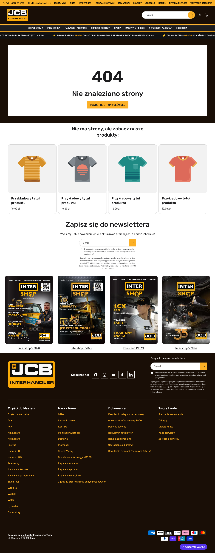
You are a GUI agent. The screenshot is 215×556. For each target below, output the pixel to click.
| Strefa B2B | (85, 3)
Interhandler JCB (178, 3)
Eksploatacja (35, 28)
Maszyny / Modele (135, 28)
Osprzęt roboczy (100, 28)
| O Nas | (72, 3)
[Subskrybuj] (132, 242)
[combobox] (168, 15)
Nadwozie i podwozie (76, 28)
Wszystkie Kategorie (201, 3)
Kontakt (137, 3)
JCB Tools (150, 3)
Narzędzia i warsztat (160, 28)
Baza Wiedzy (124, 3)
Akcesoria (181, 28)
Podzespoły (53, 28)
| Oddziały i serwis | (104, 3)
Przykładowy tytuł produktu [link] (25, 200)
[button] (206, 15)
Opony (117, 28)
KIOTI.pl (162, 3)
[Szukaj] (191, 15)
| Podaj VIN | (60, 3)
